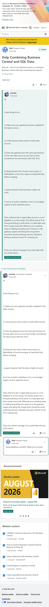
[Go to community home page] (17, 28)
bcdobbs (13, 93)
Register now (7, 19)
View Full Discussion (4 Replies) (14, 268)
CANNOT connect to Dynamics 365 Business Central (25, 534)
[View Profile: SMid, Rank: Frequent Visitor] (5, 50)
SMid (11, 48)
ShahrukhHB (20, 559)
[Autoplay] (20, 516)
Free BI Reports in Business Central (21, 565)
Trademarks (6, 599)
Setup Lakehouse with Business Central (23, 556)
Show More (8, 74)
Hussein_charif (21, 578)
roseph (20, 550)
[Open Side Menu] (3, 27)
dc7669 (21, 539)
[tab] (23, 516)
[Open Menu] (45, 34)
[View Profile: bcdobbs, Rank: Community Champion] (5, 275)
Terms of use (35, 594)
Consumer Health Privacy (33, 602)
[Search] (30, 27)
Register (36, 28)
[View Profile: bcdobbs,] (6, 94)
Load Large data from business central (22, 575)
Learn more (32, 42)
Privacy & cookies (22, 594)
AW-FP (18, 569)
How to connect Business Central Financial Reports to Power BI (24, 546)
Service (6, 34)
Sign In (43, 28)
